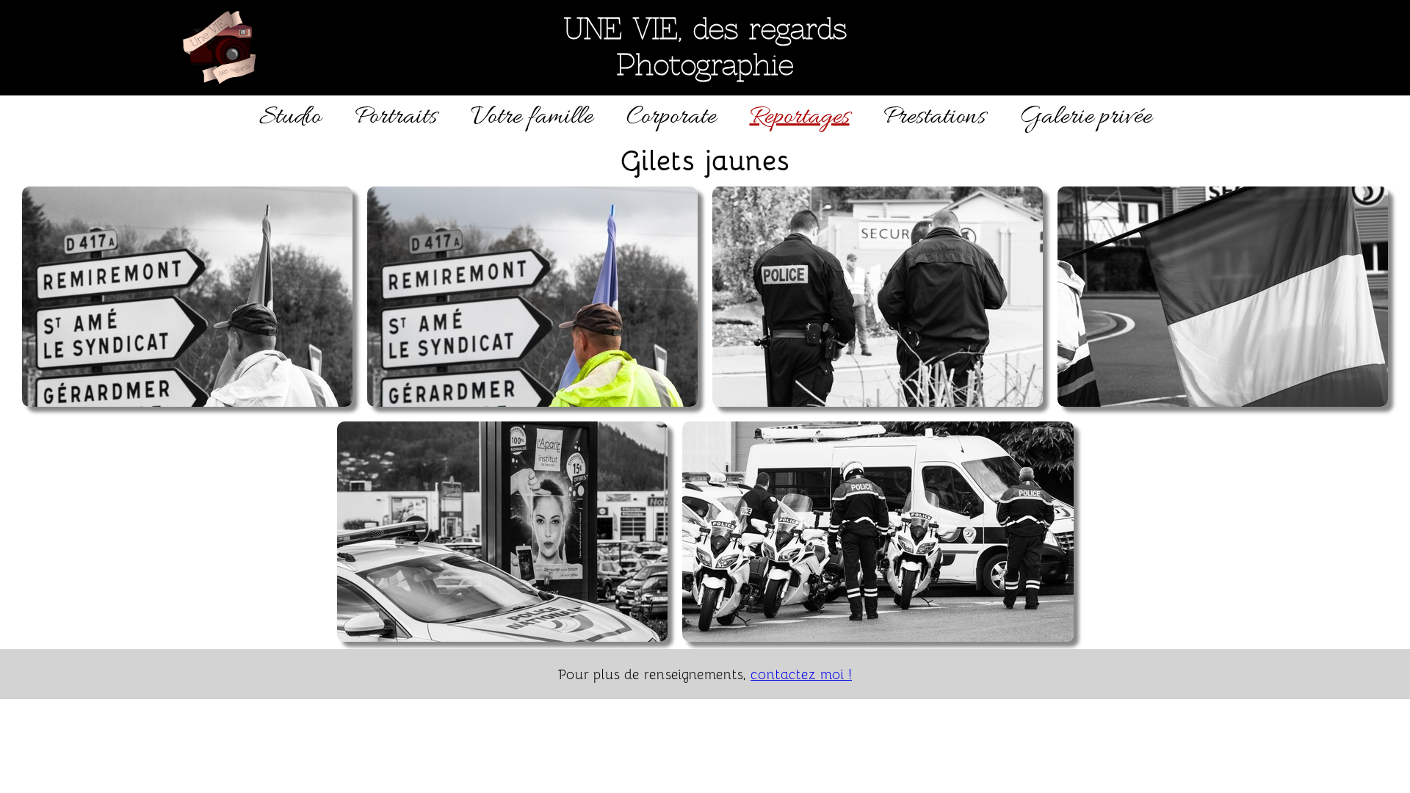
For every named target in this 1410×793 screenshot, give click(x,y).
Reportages (800, 117)
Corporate (671, 117)
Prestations (934, 117)
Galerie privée (1085, 117)
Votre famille (532, 117)
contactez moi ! (801, 673)
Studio (290, 117)
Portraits (396, 117)
